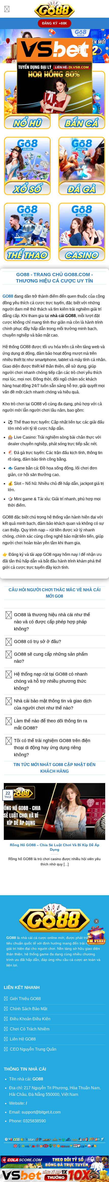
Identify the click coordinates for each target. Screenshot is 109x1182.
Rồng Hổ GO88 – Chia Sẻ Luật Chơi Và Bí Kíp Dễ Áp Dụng (54, 847)
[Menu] (7, 9)
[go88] (54, 8)
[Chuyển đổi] (9, 615)
